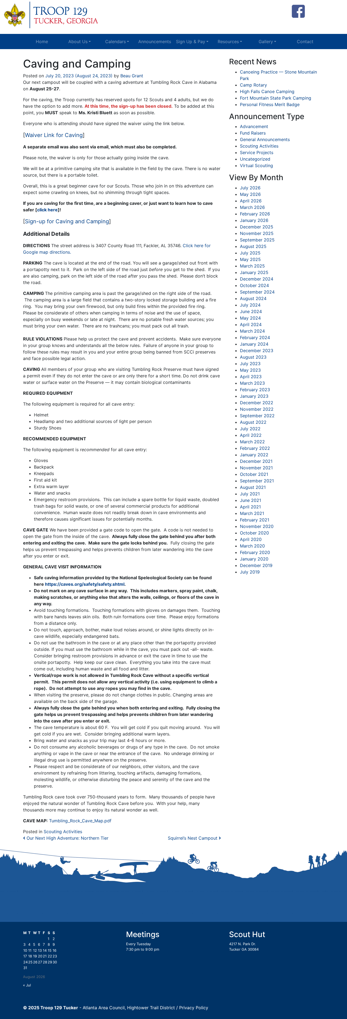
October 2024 (254, 285)
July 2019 (250, 572)
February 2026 (255, 213)
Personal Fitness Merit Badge (270, 104)
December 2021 (256, 461)
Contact (305, 41)
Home (42, 41)
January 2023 (254, 396)
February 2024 (255, 337)
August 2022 (253, 422)
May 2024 (250, 318)
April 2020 (251, 539)
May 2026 (250, 194)
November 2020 (257, 526)
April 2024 (251, 324)
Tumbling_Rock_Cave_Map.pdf (80, 820)
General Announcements (265, 139)
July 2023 (250, 363)
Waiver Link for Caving (54, 135)
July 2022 (250, 428)
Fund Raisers (253, 133)
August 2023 (253, 357)
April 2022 (251, 435)
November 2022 (257, 409)
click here (47, 209)
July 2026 (250, 187)
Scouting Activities (63, 831)
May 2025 (250, 259)
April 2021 (250, 507)
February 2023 (255, 389)
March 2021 (252, 513)
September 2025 (257, 240)
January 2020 (254, 559)
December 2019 (256, 565)
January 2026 (254, 220)
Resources (228, 41)
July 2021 (250, 493)
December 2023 (256, 350)
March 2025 (252, 266)
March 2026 (252, 207)
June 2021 (250, 500)
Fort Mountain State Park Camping (275, 98)
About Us (78, 41)
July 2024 (250, 305)
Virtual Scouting (256, 165)
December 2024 (256, 279)
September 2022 (257, 415)
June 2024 (251, 311)
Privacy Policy (193, 1007)
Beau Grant (131, 75)
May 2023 (250, 370)
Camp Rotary (253, 85)
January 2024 (254, 344)
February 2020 (255, 552)
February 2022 (255, 448)
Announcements (154, 41)
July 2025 (250, 253)
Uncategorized (255, 159)
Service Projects (256, 152)
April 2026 (251, 200)
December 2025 (256, 227)
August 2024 (253, 298)
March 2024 (252, 331)
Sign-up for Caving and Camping (67, 221)
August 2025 (253, 246)
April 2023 (251, 376)
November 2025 (257, 233)
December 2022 (256, 402)
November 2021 (256, 467)
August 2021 (253, 487)
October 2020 (254, 533)
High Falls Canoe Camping (267, 91)
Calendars (115, 41)
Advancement (254, 126)
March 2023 (252, 383)
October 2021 (254, 474)
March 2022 (252, 441)
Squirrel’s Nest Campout (193, 838)
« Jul (27, 985)
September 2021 (257, 480)
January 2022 (254, 454)
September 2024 (257, 292)
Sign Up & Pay (190, 41)
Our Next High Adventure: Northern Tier (66, 838)
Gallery (266, 41)
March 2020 (252, 546)
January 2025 (254, 272)
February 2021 (254, 520)
